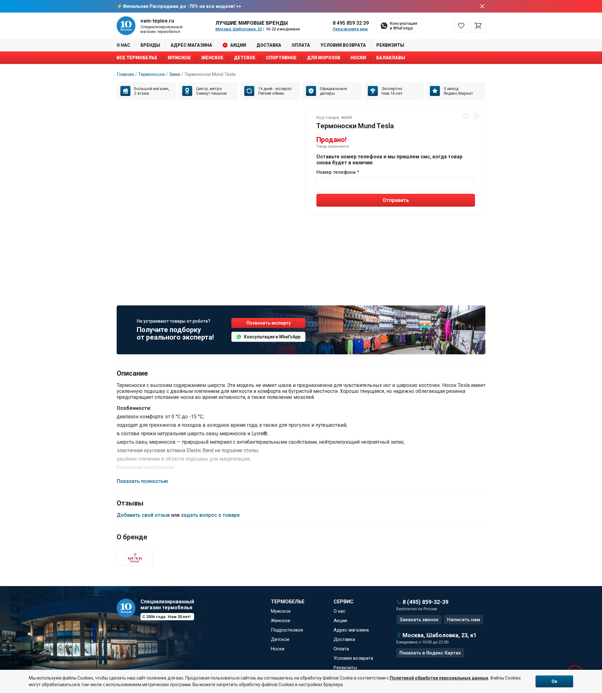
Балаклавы (390, 57)
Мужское (179, 57)
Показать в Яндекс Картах (430, 653)
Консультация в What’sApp (403, 25)
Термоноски (151, 74)
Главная (125, 74)
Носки (358, 57)
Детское (245, 57)
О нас (123, 45)
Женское (212, 57)
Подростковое (287, 630)
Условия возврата (343, 45)
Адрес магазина (191, 45)
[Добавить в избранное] (466, 116)
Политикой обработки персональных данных (439, 677)
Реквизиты (390, 45)
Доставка (268, 45)
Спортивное (281, 57)
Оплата (301, 45)
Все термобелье (137, 57)
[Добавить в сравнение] (476, 116)
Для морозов (323, 57)
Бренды (150, 45)
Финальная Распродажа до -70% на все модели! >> (182, 6)
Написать (463, 619)
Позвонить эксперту (268, 322)
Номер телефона (336, 172)
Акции (238, 45)
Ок (554, 681)
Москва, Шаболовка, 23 (238, 29)
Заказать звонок (418, 619)
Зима (174, 74)
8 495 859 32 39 (351, 23)
